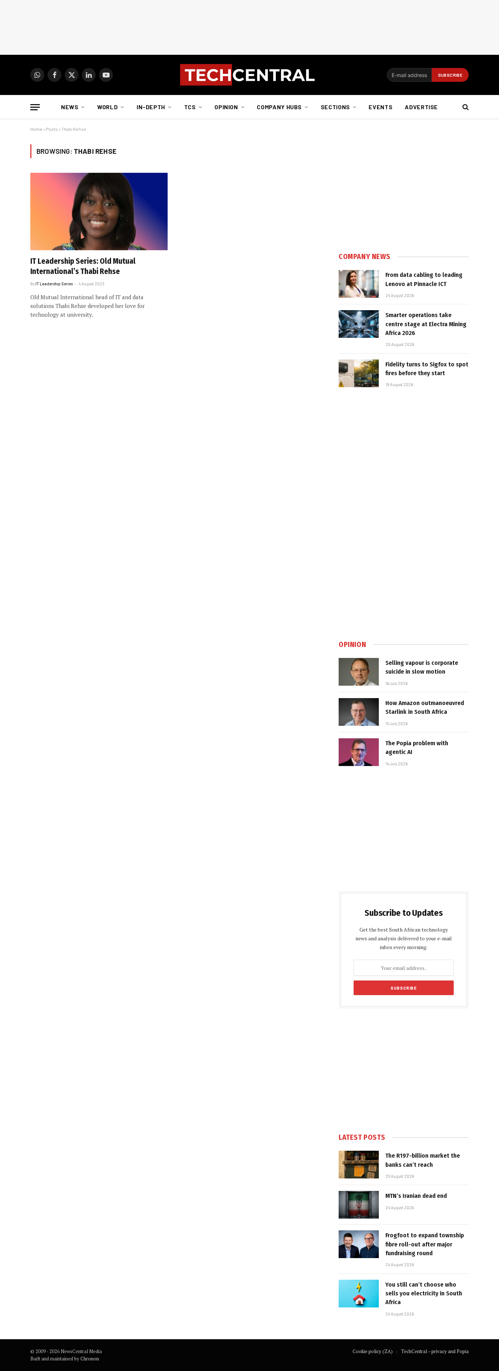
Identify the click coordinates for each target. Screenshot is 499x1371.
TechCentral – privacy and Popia (435, 1351)
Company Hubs (279, 106)
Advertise (421, 106)
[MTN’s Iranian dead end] (359, 1205)
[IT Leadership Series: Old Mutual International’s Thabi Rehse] (99, 211)
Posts (52, 129)
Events (380, 106)
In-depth (151, 106)
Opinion (226, 106)
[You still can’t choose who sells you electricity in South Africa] (359, 1293)
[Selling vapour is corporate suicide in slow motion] (359, 672)
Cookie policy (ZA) (373, 1351)
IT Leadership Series (54, 283)
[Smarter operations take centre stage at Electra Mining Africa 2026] (359, 324)
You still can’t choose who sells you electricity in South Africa (423, 1293)
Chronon (89, 1358)
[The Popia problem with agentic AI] (359, 752)
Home (36, 129)
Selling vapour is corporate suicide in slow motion (421, 667)
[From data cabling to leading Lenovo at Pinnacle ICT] (359, 284)
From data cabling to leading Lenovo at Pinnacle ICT (423, 279)
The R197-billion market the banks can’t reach (422, 1160)
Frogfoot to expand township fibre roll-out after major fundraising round (424, 1244)
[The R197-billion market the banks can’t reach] (359, 1164)
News (70, 106)
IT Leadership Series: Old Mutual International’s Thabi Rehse (83, 266)
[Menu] (35, 107)
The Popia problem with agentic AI (416, 747)
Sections (335, 106)
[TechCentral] (249, 75)
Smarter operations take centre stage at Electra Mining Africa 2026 (425, 324)
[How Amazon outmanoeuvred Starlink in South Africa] (359, 712)
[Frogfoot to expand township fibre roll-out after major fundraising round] (359, 1244)
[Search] (465, 107)
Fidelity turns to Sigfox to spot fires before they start (426, 369)
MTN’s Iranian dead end (416, 1196)
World (107, 106)
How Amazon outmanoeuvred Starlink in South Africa (424, 707)
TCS (190, 106)
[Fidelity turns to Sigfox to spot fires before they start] (359, 373)
